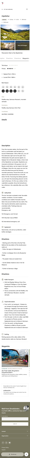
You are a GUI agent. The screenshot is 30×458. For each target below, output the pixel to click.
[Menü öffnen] (26, 454)
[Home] (2, 4)
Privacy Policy (5, 447)
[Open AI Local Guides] (26, 408)
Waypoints (25, 58)
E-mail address (5, 416)
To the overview (8, 9)
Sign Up (15, 423)
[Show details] (28, 406)
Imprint (3, 449)
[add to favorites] (27, 9)
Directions (9, 58)
